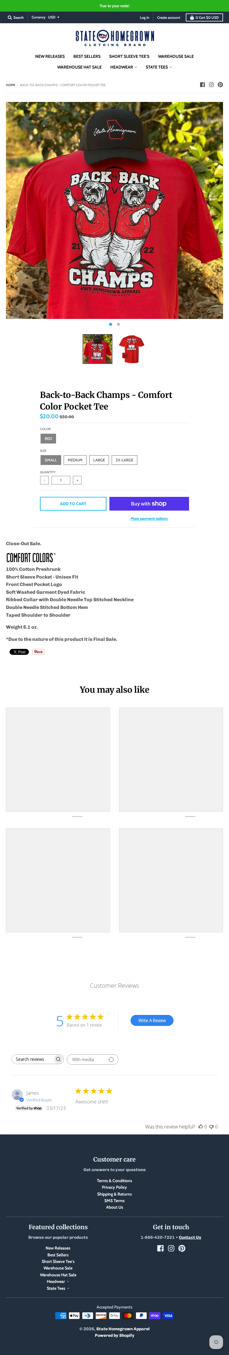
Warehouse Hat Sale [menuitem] (79, 67)
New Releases (58, 1248)
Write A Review (152, 1020)
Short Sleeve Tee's (58, 1261)
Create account (168, 17)
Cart (207, 17)
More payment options (149, 518)
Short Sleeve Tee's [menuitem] (129, 56)
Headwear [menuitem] (121, 67)
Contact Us (190, 1237)
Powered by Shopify (114, 1335)
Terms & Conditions (114, 1180)
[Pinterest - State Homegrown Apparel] (220, 84)
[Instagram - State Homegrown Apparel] (211, 84)
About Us (114, 1207)
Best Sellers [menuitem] (86, 56)
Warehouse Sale (58, 1268)
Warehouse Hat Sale (58, 1275)
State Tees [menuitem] (157, 67)
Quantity (48, 472)
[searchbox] (32, 1059)
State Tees (56, 1288)
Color (45, 429)
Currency (38, 17)
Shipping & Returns (114, 1194)
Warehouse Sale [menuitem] (176, 56)
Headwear (56, 1281)
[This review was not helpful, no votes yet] (211, 1126)
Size (43, 451)
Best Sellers (58, 1255)
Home (10, 85)
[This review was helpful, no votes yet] (201, 1126)
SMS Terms (114, 1200)
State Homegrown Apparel (123, 1328)
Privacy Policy (114, 1187)
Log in (144, 17)
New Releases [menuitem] (50, 56)
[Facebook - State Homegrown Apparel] (202, 84)
